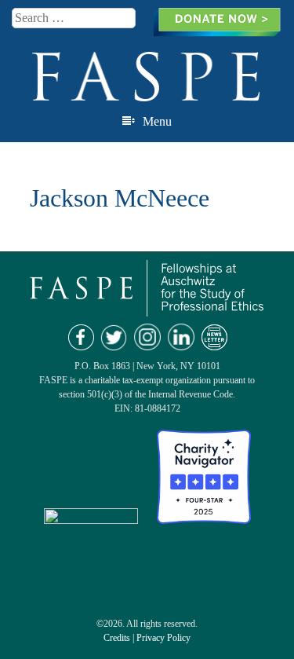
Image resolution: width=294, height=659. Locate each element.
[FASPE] (147, 94)
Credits (116, 637)
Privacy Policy (163, 637)
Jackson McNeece (119, 198)
